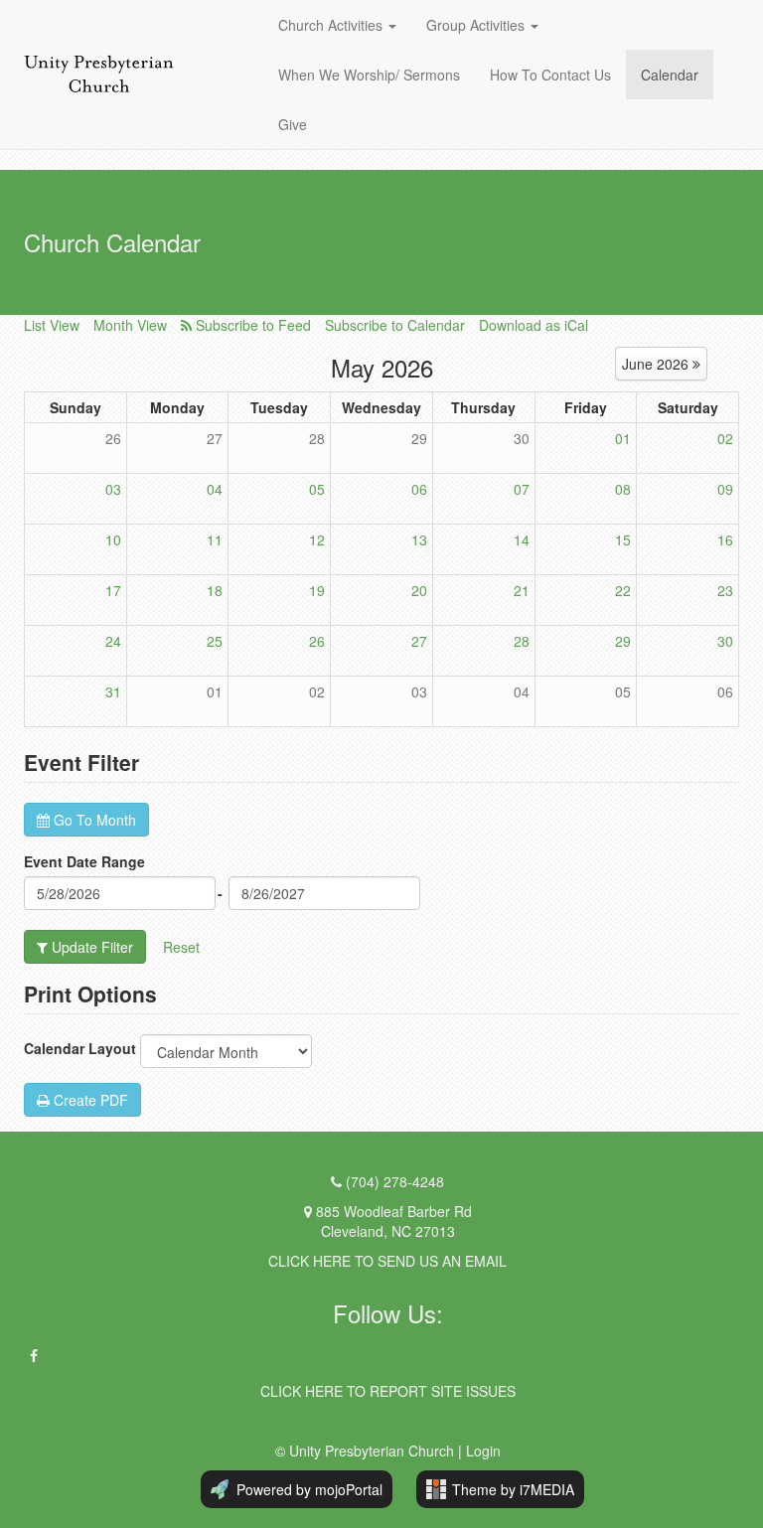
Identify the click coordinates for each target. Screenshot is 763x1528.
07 (522, 489)
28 (317, 438)
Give (292, 124)
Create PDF (89, 1100)
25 (215, 641)
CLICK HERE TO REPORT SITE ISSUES (388, 1391)
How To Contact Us (550, 74)
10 (113, 539)
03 (113, 489)
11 (215, 539)
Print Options (90, 993)
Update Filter (90, 947)
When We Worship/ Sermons (369, 74)
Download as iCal (533, 325)
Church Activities (332, 25)
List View (51, 325)
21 (522, 590)
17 (113, 590)
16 (725, 539)
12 (317, 539)
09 (725, 489)
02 (725, 438)
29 (419, 438)
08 (623, 489)
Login (483, 1450)
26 (113, 438)
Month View (130, 325)
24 (113, 641)
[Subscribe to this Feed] (246, 325)
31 (113, 691)
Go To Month (93, 820)
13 (419, 539)
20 (419, 590)
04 (215, 489)
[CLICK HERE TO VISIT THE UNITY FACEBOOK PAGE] (34, 1355)
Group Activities (475, 25)
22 (623, 590)
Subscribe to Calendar (395, 325)
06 (419, 489)
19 (317, 590)
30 (522, 438)
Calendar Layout (80, 1048)
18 (215, 590)
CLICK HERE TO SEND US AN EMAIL (387, 1261)
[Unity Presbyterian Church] (99, 75)
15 (623, 539)
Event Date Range (84, 861)
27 (215, 438)
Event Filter (81, 762)
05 (317, 489)
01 (623, 438)
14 (522, 539)
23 (725, 590)
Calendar (669, 74)
